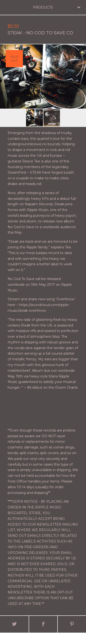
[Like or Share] (43, 624)
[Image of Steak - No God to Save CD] (34, 117)
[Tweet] (14, 624)
